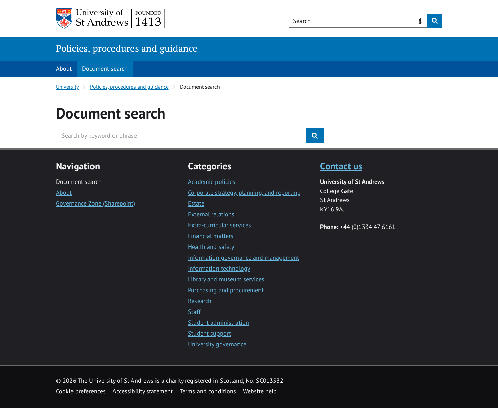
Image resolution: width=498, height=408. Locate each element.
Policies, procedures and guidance (127, 48)
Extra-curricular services (219, 225)
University (67, 86)
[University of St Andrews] (111, 18)
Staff (194, 312)
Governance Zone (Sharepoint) (95, 203)
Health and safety (211, 247)
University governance (217, 344)
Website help (260, 391)
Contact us (341, 165)
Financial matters (210, 236)
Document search (105, 68)
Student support (209, 333)
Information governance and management (243, 257)
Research (199, 301)
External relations (211, 214)
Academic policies (211, 182)
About (64, 68)
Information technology (219, 268)
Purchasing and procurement (226, 290)
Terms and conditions (208, 391)
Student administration (218, 322)
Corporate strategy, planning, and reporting (244, 192)
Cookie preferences (81, 391)
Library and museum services (226, 279)
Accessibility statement (142, 391)
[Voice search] (420, 20)
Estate (196, 203)
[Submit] (315, 135)
